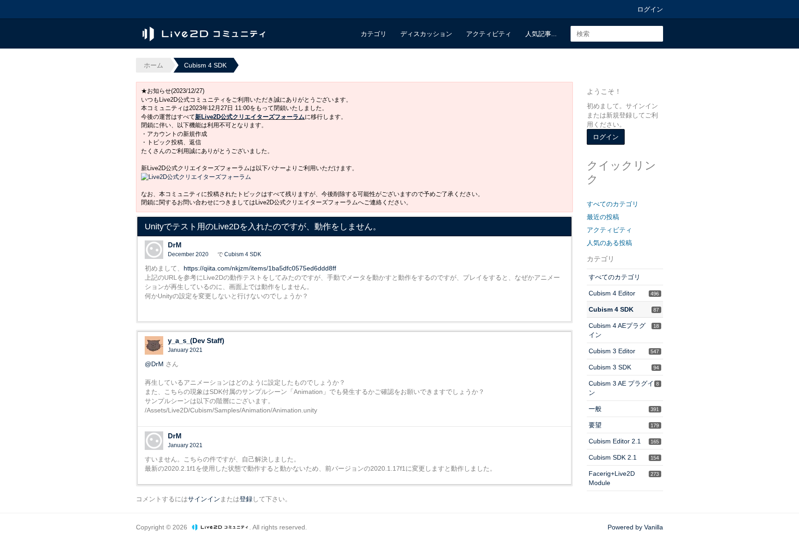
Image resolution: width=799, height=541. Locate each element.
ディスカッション (426, 33)
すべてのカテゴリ (613, 204)
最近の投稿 (603, 217)
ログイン (650, 9)
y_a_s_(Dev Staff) (196, 340)
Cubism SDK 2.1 (624, 457)
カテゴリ (374, 33)
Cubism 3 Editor (624, 351)
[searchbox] (617, 34)
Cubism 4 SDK (242, 254)
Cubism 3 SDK (624, 367)
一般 (624, 408)
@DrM (154, 364)
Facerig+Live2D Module (624, 478)
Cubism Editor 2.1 (624, 441)
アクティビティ (488, 33)
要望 (624, 425)
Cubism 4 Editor (624, 293)
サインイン (204, 499)
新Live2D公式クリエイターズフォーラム (250, 116)
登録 (246, 499)
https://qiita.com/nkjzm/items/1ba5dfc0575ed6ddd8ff (260, 268)
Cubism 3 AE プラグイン (624, 388)
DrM (175, 245)
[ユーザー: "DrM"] (154, 249)
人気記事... (541, 33)
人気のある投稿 (609, 242)
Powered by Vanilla (635, 527)
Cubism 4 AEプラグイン (624, 330)
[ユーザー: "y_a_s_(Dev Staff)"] (154, 345)
